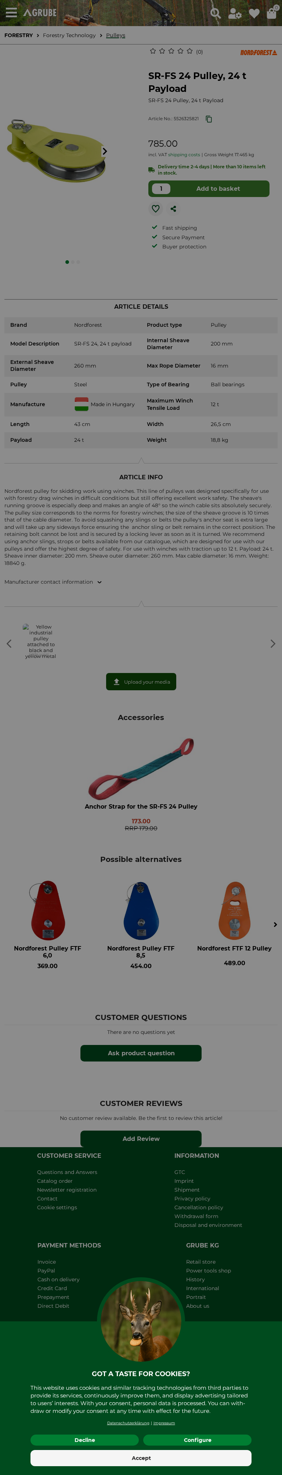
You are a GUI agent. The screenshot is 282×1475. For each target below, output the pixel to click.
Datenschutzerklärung (128, 1423)
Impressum (164, 1423)
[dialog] (141, 737)
